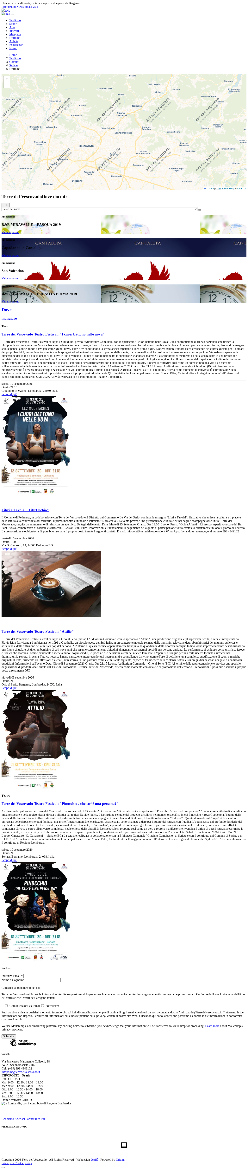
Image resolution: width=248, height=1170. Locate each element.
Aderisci (20, 1119)
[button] (7, 79)
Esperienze (16, 44)
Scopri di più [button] (9, 394)
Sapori (13, 23)
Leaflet (210, 188)
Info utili (40, 1119)
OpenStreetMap (226, 188)
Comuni (14, 61)
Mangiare (15, 34)
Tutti (5, 205)
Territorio (15, 20)
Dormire (14, 37)
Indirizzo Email (12, 976)
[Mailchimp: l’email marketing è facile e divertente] (23, 1046)
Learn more (212, 1026)
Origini (120, 1159)
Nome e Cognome (13, 980)
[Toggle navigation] (12, 14)
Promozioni (9, 6)
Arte (12, 27)
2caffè (94, 1159)
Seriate (13, 65)
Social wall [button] (31, 6)
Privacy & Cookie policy (17, 1163)
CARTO (241, 188)
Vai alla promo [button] (10, 232)
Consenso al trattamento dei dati (21, 987)
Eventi (13, 48)
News (20, 6)
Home (13, 54)
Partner (30, 1119)
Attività (13, 41)
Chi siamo (8, 1119)
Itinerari (14, 30)
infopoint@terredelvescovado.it (21, 1072)
